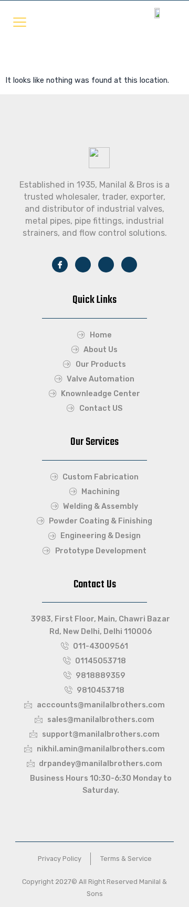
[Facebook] (60, 264)
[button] (19, 21)
